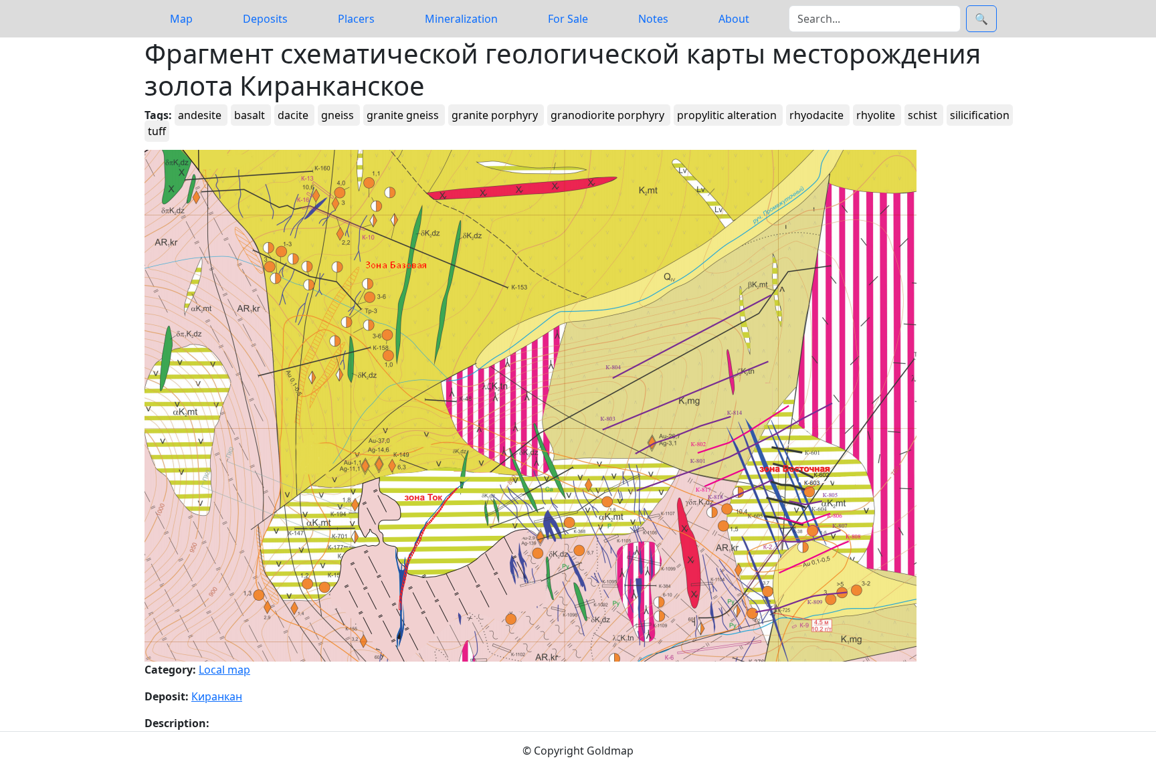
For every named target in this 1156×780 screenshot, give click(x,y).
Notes (653, 18)
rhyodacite (817, 115)
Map (181, 18)
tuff (157, 131)
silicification (979, 115)
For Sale (568, 18)
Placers (356, 18)
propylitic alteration (728, 115)
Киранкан (216, 696)
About (733, 18)
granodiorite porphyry (609, 115)
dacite (294, 115)
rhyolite (877, 115)
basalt (251, 115)
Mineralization (461, 18)
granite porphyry (496, 115)
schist (924, 115)
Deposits (265, 18)
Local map (224, 669)
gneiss (339, 115)
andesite (201, 115)
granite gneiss (404, 115)
